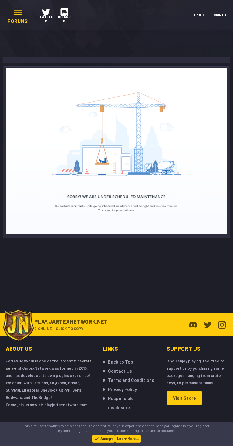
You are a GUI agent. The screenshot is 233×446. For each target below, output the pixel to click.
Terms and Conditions (131, 380)
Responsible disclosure (121, 402)
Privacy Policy (122, 389)
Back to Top (120, 361)
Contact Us (120, 371)
